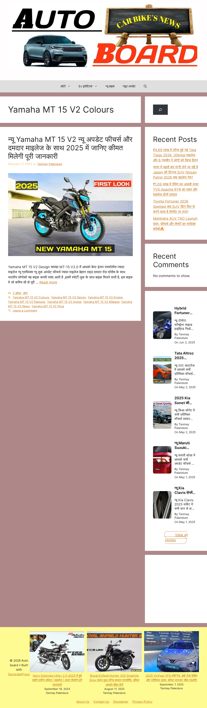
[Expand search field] (160, 110)
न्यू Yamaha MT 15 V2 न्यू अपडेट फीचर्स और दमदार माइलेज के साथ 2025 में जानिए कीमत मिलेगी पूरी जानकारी (70, 147)
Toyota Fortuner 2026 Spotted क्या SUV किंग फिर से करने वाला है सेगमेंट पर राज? (174, 206)
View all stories (176, 537)
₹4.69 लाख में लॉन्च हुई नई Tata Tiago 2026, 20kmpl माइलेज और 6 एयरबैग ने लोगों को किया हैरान (175, 155)
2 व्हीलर (17, 293)
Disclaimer (120, 702)
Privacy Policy (142, 702)
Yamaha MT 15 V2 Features (26, 301)
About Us (82, 702)
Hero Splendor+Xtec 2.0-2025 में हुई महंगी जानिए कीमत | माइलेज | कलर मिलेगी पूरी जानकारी (57, 680)
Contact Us (101, 702)
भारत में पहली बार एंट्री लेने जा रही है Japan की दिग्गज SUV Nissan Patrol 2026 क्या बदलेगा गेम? (175, 172)
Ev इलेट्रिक (85, 86)
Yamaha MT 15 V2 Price (48, 306)
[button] (145, 86)
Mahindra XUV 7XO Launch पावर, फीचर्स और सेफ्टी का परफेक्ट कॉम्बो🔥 (175, 223)
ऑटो (62, 86)
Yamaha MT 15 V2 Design (68, 297)
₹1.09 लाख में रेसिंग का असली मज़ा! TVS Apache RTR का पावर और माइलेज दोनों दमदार (176, 189)
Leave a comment (25, 310)
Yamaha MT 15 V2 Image (64, 301)
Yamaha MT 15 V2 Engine (105, 297)
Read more (48, 282)
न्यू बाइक (110, 86)
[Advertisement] (180, 588)
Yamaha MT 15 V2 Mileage (101, 301)
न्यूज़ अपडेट (129, 86)
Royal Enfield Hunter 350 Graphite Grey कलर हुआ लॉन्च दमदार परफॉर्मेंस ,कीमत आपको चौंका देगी (114, 680)
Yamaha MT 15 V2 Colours (31, 297)
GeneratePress (19, 674)
